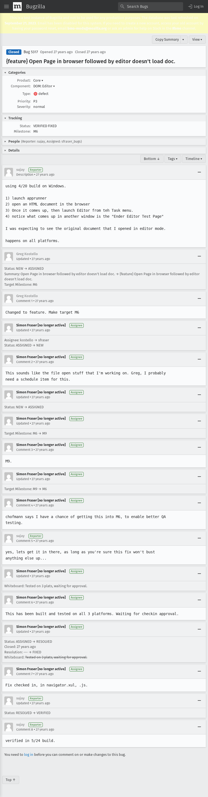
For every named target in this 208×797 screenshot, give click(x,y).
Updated (22, 259)
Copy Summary (167, 39)
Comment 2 (24, 362)
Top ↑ (11, 780)
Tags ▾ (173, 159)
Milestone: (22, 131)
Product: (24, 80)
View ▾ (197, 39)
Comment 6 (24, 602)
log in (28, 755)
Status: (25, 126)
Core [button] (38, 80)
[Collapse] (199, 172)
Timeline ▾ (194, 159)
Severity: (24, 107)
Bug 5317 (31, 52)
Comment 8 (24, 729)
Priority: (24, 101)
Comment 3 (24, 450)
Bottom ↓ (152, 159)
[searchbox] (150, 6)
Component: (21, 86)
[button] (195, 6)
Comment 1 (24, 301)
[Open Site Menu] (6, 6)
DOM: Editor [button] (44, 86)
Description (24, 174)
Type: (26, 94)
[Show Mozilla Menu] (17, 6)
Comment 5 (24, 541)
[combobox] (150, 6)
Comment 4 (24, 505)
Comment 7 (24, 674)
